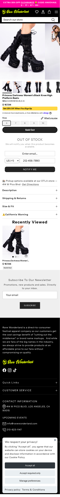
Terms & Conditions (33, 489)
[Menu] (56, 11)
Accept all (30, 465)
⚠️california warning (15, 214)
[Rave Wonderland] (15, 12)
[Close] (55, 440)
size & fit (8, 206)
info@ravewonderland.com (22, 423)
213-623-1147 (14, 429)
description (9, 190)
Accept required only (30, 473)
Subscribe (30, 305)
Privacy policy (12, 489)
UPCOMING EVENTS (15, 417)
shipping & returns (14, 198)
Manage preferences (29, 480)
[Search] (53, 20)
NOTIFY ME (30, 169)
